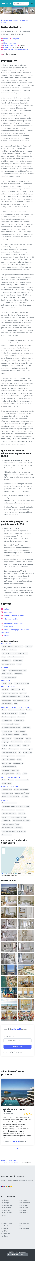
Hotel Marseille (23, 1213)
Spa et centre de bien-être (12, 41)
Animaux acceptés (9, 45)
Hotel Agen (5, 1200)
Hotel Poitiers (5, 1233)
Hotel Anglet (5, 1203)
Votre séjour (9, 1036)
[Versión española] (6, 1187)
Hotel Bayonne (6, 1208)
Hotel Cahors (5, 1210)
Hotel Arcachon (6, 1205)
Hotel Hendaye (24, 1200)
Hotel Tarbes (23, 1226)
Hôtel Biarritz (13, 1161)
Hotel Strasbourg (24, 1223)
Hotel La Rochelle (24, 1203)
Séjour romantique (9, 43)
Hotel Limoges (23, 1205)
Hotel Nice (4, 1228)
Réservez (17, 1046)
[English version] (4, 1187)
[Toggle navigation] (32, 3)
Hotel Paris (4, 1231)
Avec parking (16, 39)
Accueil (3, 1161)
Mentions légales (17, 1255)
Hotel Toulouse (24, 1228)
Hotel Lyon (22, 1210)
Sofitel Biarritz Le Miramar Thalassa (14, 1110)
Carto (15, 873)
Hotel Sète (4, 1236)
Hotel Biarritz (6, 3)
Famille (5, 47)
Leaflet (5, 873)
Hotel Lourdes (23, 1208)
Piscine (5, 39)
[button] (2, 11)
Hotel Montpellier (7, 1223)
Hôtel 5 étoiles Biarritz (11, 1163)
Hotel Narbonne (6, 1226)
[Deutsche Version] (11, 1187)
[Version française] (2, 1187)
